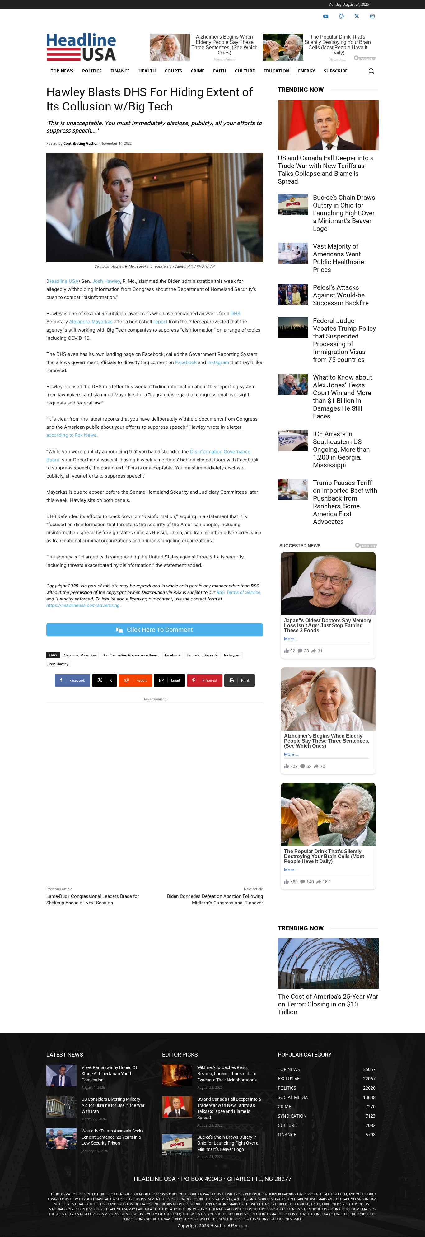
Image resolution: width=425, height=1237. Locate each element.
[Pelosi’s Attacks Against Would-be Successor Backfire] (293, 294)
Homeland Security (202, 655)
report (160, 321)
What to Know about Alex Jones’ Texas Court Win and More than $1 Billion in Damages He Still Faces (342, 397)
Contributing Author (80, 143)
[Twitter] (357, 16)
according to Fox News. (72, 435)
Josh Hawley (106, 281)
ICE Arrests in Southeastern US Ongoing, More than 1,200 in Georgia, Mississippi (341, 449)
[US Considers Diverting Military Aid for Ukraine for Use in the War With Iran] (61, 1107)
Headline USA (63, 281)
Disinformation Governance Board (130, 655)
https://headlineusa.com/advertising (83, 605)
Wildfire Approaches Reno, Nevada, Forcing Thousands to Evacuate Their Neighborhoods (227, 1073)
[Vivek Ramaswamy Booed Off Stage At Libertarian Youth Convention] (61, 1075)
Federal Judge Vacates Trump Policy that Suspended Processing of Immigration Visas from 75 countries (344, 340)
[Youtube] (326, 16)
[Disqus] (154, 793)
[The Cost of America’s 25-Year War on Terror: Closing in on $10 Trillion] (328, 963)
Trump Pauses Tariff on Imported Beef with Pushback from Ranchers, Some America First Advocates (345, 502)
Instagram (218, 362)
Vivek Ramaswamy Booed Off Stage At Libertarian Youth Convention (110, 1073)
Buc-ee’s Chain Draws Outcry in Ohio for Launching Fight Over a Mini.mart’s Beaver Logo (344, 213)
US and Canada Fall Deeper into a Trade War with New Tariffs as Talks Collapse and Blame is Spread (326, 169)
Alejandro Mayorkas (90, 321)
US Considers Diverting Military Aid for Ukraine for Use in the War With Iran (113, 1105)
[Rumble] (341, 16)
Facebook (185, 362)
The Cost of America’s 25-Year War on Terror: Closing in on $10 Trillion (328, 1004)
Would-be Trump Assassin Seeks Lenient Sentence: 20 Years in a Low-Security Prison (112, 1137)
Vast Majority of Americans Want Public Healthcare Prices (338, 258)
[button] (371, 70)
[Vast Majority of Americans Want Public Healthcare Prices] (293, 253)
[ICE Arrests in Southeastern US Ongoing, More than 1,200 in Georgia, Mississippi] (293, 440)
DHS (236, 313)
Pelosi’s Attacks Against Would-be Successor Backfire (341, 295)
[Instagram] (372, 16)
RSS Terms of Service (238, 592)
